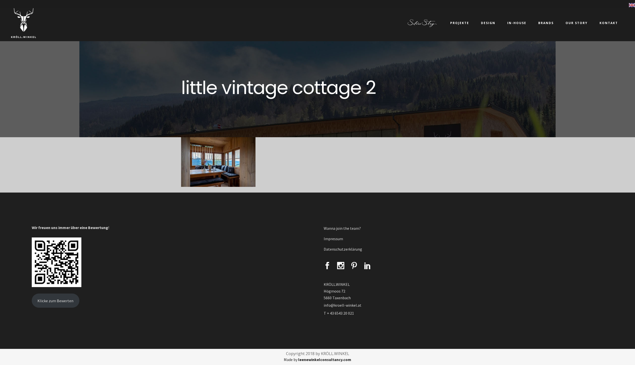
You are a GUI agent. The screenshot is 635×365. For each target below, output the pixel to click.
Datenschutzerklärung (343, 249)
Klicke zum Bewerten (55, 300)
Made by (317, 359)
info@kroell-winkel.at (342, 305)
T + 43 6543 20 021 (339, 313)
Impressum (333, 238)
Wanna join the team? (342, 228)
